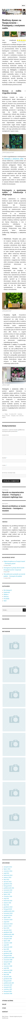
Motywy (3, 415)
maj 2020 (6, 921)
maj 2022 (6, 873)
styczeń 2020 (8, 930)
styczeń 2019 (7, 951)
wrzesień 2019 (8, 936)
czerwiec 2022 (8, 871)
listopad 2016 (8, 991)
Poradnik (8, 415)
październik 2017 (9, 983)
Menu (23, 5)
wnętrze (4, 417)
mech (17, 415)
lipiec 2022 (7, 869)
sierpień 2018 (8, 962)
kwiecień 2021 (8, 900)
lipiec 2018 (7, 964)
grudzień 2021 (8, 883)
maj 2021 (6, 898)
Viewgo (6, 414)
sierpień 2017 (8, 987)
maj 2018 (6, 968)
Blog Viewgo (5, 1016)
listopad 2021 (8, 886)
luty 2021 (6, 905)
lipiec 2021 (7, 894)
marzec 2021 (7, 902)
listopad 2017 (7, 981)
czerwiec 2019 (8, 943)
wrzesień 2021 (8, 890)
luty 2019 (6, 949)
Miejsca (6, 594)
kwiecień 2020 (8, 924)
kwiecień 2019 (8, 947)
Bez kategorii (8, 590)
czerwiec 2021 (8, 896)
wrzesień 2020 (8, 913)
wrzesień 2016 (8, 993)
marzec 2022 (7, 877)
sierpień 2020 (8, 915)
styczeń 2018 (7, 976)
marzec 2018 (7, 972)
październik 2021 (9, 888)
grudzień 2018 (8, 953)
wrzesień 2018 (8, 959)
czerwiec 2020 (8, 919)
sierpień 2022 (8, 867)
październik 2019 (9, 934)
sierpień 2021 (8, 892)
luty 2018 (6, 974)
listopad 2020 (8, 909)
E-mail (4, 465)
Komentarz (5, 435)
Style (5, 600)
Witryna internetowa (8, 472)
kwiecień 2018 (8, 970)
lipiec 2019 (7, 940)
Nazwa (4, 458)
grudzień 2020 (8, 907)
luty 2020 (6, 928)
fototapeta (13, 415)
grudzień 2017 (8, 978)
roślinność (21, 415)
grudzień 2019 (8, 932)
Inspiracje (20, 414)
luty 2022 (6, 879)
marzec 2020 (7, 926)
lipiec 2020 (7, 917)
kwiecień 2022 (8, 875)
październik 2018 (9, 957)
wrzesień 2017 (8, 985)
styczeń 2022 (7, 881)
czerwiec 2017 (8, 989)
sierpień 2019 (8, 938)
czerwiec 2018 (8, 966)
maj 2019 (6, 945)
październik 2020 (9, 911)
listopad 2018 (8, 955)
